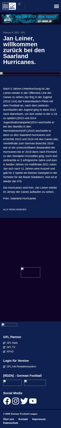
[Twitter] (24, 401)
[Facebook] (7, 401)
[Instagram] (16, 401)
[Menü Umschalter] (56, 6)
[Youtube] (33, 401)
